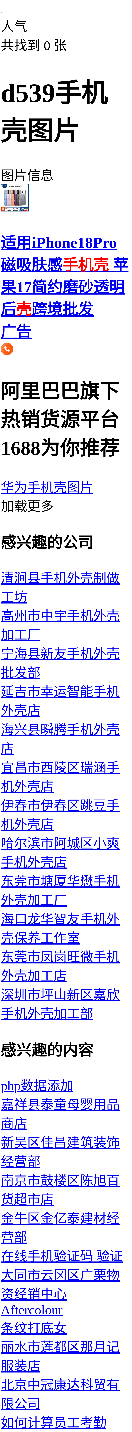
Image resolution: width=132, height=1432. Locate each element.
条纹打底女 (34, 1328)
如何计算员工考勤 (53, 1423)
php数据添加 (37, 1086)
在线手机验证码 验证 (62, 1256)
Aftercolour (32, 1310)
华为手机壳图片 (47, 487)
